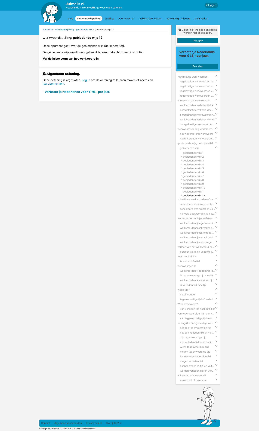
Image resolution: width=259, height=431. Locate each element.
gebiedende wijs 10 (194, 187)
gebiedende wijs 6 (193, 172)
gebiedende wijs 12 (104, 29)
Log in (86, 80)
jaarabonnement (53, 83)
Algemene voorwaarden (68, 422)
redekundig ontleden (178, 18)
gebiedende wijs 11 (194, 191)
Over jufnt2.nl (113, 422)
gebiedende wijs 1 (193, 152)
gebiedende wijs (84, 29)
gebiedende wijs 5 (193, 168)
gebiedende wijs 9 (193, 183)
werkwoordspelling (89, 18)
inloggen (211, 5)
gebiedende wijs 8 (193, 179)
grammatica (201, 18)
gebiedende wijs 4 (193, 164)
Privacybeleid (94, 422)
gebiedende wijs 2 (193, 156)
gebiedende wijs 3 (193, 160)
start (70, 18)
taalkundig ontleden (149, 18)
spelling (109, 18)
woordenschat (126, 18)
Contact (45, 422)
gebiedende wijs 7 (193, 176)
